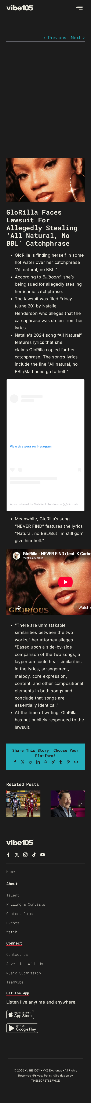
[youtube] (42, 855)
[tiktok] (34, 855)
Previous (57, 37)
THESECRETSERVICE (45, 1080)
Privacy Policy (42, 1075)
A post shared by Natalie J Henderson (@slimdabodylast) (49, 504)
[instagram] (25, 855)
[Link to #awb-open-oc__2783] (79, 7)
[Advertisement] (45, 99)
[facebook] (8, 855)
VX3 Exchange (52, 1070)
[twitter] (17, 855)
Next (75, 37)
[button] (9, 803)
